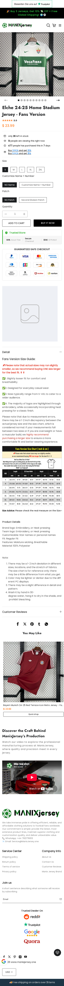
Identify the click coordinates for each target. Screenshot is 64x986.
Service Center (12, 851)
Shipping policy (10, 856)
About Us (46, 856)
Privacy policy (9, 871)
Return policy (9, 861)
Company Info (51, 851)
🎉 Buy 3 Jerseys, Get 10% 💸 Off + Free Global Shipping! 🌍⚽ (32, 13)
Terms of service (11, 866)
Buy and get (19, 150)
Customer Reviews (51, 866)
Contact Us (48, 861)
